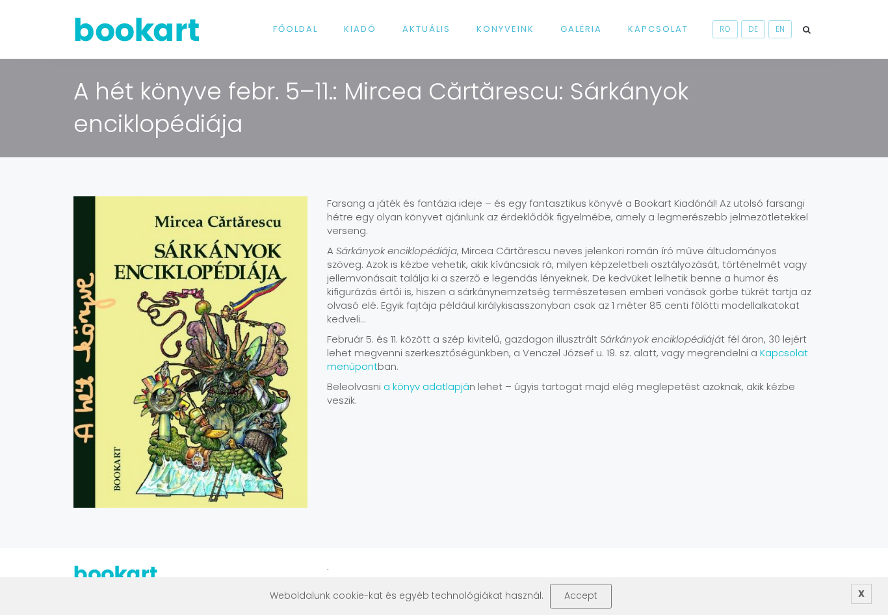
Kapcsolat (658, 29)
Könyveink (505, 29)
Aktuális (426, 29)
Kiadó (360, 29)
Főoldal (295, 29)
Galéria (581, 29)
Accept (580, 595)
